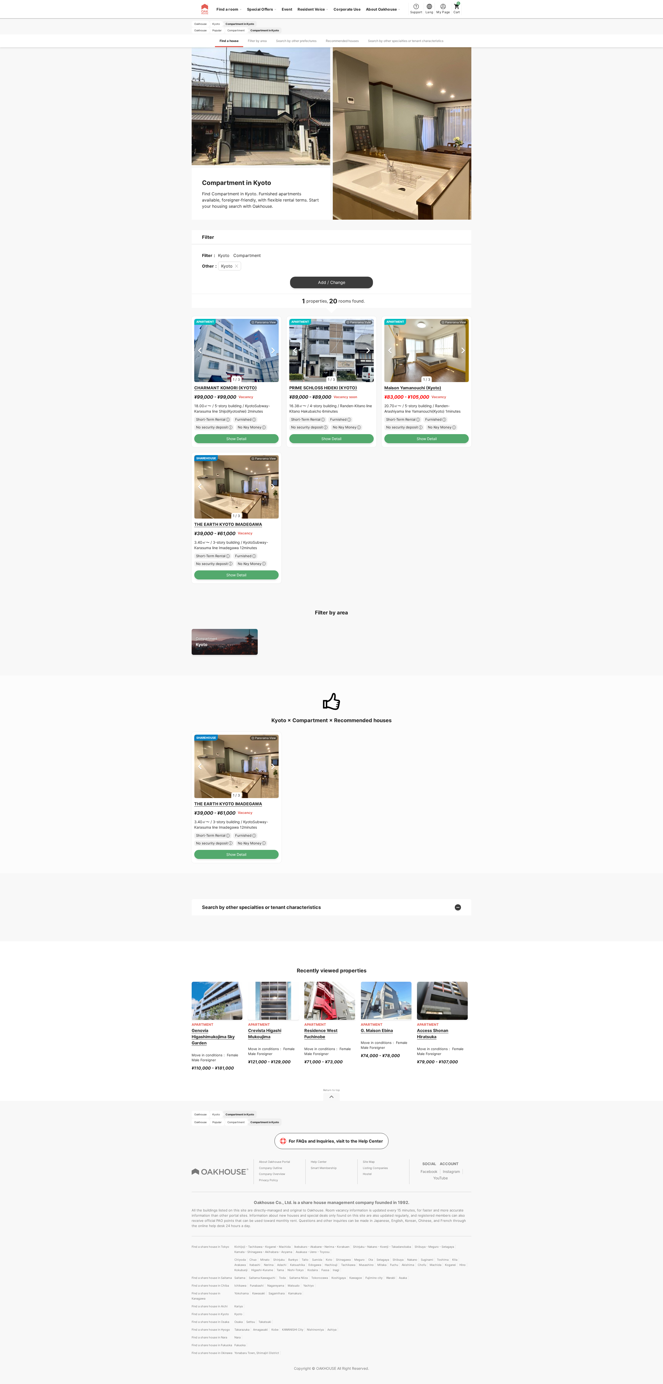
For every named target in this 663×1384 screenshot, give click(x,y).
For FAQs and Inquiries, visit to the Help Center (336, 1141)
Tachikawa (348, 1265)
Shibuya (398, 1259)
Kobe (274, 1329)
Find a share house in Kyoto (210, 1314)
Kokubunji (241, 1270)
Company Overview (272, 1174)
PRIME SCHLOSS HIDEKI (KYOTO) (323, 387)
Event (287, 9)
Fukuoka (240, 1345)
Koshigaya (339, 1278)
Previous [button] (200, 350)
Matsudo (294, 1285)
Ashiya (331, 1329)
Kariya (238, 1306)
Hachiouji (331, 1265)
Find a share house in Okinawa (212, 1353)
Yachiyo (308, 1285)
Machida (435, 1265)
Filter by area (257, 41)
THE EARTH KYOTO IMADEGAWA (228, 524)
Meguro (359, 1259)
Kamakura (294, 1293)
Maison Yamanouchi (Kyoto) (412, 387)
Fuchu (394, 1265)
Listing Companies (375, 1168)
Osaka (238, 1322)
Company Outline (270, 1168)
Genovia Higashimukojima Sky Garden (213, 1036)
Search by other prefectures (296, 41)
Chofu (422, 1265)
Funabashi (257, 1285)
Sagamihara (277, 1293)
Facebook (429, 1171)
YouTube (440, 1178)
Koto (329, 1259)
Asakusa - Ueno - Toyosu (312, 1252)
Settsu (250, 1322)
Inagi (336, 1270)
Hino (462, 1265)
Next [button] (273, 350)
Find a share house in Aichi (210, 1306)
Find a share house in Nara (209, 1337)
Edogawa (314, 1265)
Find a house (229, 41)
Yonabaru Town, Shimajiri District (256, 1353)
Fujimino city (374, 1278)
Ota (370, 1259)
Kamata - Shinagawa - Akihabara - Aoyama (263, 1252)
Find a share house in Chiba (210, 1285)
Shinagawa (343, 1259)
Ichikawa (240, 1285)
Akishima (408, 1265)
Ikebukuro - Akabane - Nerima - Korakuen (321, 1247)
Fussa (325, 1270)
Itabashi (254, 1265)
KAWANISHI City (292, 1329)
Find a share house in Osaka (210, 1322)
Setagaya (383, 1259)
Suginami (427, 1259)
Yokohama (241, 1293)
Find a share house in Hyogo (211, 1329)
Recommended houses (342, 41)
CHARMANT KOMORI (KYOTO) (225, 387)
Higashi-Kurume (262, 1270)
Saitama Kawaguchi (262, 1278)
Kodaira (312, 1270)
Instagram (451, 1171)
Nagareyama (275, 1285)
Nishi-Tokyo (295, 1270)
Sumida (317, 1259)
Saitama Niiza (298, 1278)
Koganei (450, 1265)
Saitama (239, 1278)
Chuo (253, 1259)
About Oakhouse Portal (274, 1162)
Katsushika (297, 1265)
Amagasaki (260, 1329)
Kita (454, 1259)
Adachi (281, 1265)
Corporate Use (347, 9)
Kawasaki (258, 1293)
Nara (237, 1337)
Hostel (367, 1174)
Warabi (390, 1278)
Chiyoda (240, 1259)
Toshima (443, 1259)
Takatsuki (264, 1322)
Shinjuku (279, 1259)
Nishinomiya (315, 1329)
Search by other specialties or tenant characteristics (405, 41)
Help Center (319, 1162)
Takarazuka (241, 1329)
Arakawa (240, 1265)
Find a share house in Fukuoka (212, 1345)
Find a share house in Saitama (212, 1278)
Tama (280, 1270)
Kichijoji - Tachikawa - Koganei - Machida (262, 1247)
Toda (282, 1278)
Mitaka (381, 1265)
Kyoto (206, 642)
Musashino (366, 1265)
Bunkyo (293, 1259)
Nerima (268, 1265)
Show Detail (236, 438)
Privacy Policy (268, 1180)
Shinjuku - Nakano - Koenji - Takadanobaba (382, 1247)
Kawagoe (355, 1278)
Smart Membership (324, 1168)
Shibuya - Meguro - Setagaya (434, 1247)
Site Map (369, 1162)
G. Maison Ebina (377, 1030)
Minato (265, 1259)
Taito (305, 1259)
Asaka (403, 1278)
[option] (236, 350)
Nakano (412, 1259)
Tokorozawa (319, 1278)
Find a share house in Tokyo (210, 1247)
